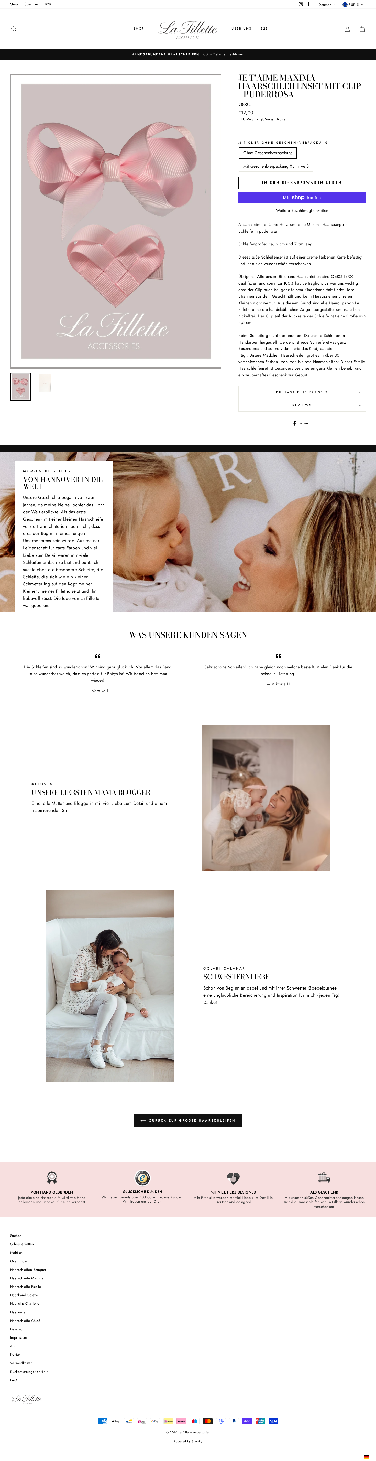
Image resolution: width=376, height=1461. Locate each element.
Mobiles (16, 1252)
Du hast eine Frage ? (302, 392)
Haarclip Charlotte (24, 1303)
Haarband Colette (24, 1295)
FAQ (13, 1380)
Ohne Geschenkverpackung (268, 153)
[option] (188, 54)
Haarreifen (18, 1312)
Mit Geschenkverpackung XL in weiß (276, 166)
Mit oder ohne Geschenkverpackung (283, 142)
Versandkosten (276, 119)
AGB (14, 1346)
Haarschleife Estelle (25, 1286)
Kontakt (15, 1354)
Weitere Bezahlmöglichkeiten (302, 210)
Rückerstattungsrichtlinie (29, 1371)
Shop (14, 4)
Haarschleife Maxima (27, 1278)
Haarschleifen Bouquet (28, 1269)
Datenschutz (19, 1329)
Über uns (31, 4)
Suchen (15, 1235)
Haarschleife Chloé (25, 1320)
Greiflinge (18, 1261)
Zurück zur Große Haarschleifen (192, 1120)
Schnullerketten (22, 1244)
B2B (48, 4)
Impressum (18, 1337)
